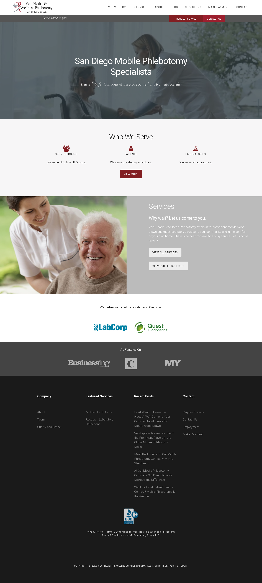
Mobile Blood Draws (99, 412)
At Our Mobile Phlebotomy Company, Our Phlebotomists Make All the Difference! (153, 475)
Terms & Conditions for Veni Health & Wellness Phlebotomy (140, 532)
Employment (191, 427)
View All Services (165, 252)
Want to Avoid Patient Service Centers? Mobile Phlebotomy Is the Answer (155, 491)
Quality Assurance (49, 427)
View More (131, 174)
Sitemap (182, 566)
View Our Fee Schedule (168, 266)
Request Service (186, 18)
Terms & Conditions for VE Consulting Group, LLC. (131, 535)
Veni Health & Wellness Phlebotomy (32, 7)
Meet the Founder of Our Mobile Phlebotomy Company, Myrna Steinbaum (155, 458)
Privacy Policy (95, 532)
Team (41, 419)
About (41, 412)
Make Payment (193, 434)
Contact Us (214, 18)
